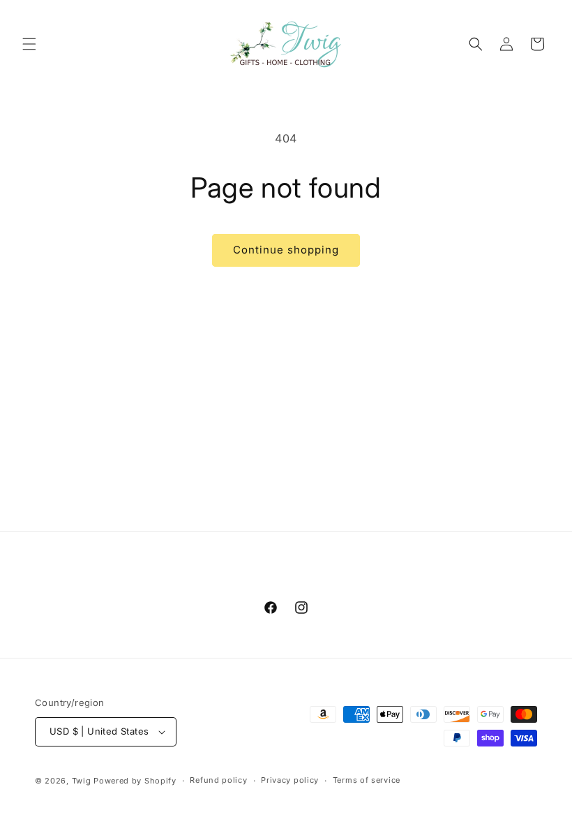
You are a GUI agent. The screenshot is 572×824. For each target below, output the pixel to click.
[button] (29, 44)
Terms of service (366, 780)
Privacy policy (290, 780)
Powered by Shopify (134, 781)
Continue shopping (286, 249)
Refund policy (218, 780)
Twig (81, 781)
